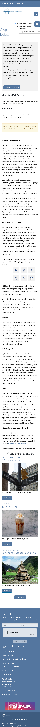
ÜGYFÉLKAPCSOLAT (8, 674)
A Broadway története (12, 460)
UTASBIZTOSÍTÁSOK (8, 663)
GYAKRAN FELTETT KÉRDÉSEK (10, 671)
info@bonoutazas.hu (11, 694)
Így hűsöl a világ (9, 506)
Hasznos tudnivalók (12, 87)
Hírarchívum (20, 597)
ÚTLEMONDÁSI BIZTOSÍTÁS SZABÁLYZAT (14, 659)
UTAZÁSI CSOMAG (7, 655)
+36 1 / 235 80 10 (13, 3)
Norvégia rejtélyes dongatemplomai (19, 552)
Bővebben (6, 498)
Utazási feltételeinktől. (17, 444)
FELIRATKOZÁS (20, 641)
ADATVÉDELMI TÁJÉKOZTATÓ (10, 667)
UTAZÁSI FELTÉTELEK (8, 652)
